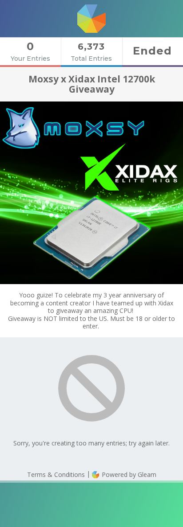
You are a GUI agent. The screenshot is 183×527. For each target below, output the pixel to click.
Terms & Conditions (56, 474)
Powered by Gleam (128, 474)
